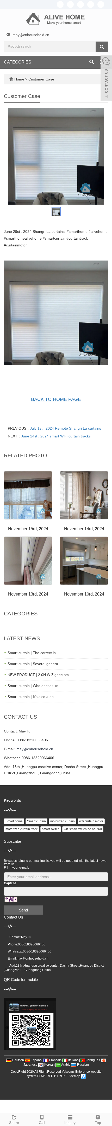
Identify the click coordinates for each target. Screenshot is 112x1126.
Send (23, 910)
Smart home (14, 821)
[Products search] (102, 47)
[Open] (106, 78)
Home (19, 79)
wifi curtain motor (91, 821)
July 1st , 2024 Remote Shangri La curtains (65, 428)
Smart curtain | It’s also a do (31, 697)
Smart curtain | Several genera (33, 664)
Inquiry (70, 1123)
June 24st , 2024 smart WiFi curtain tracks (56, 436)
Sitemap (74, 1076)
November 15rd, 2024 (28, 529)
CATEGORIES (17, 62)
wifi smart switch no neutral (83, 829)
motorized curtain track (21, 829)
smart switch (50, 829)
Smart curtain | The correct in (32, 653)
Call (42, 1123)
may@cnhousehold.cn (31, 35)
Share (14, 1123)
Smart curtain (36, 821)
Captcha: (10, 883)
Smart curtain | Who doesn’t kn (33, 686)
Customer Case (41, 79)
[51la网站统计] (83, 1076)
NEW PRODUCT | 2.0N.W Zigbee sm (38, 675)
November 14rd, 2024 (84, 529)
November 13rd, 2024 (28, 594)
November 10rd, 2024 (84, 594)
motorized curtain (62, 821)
